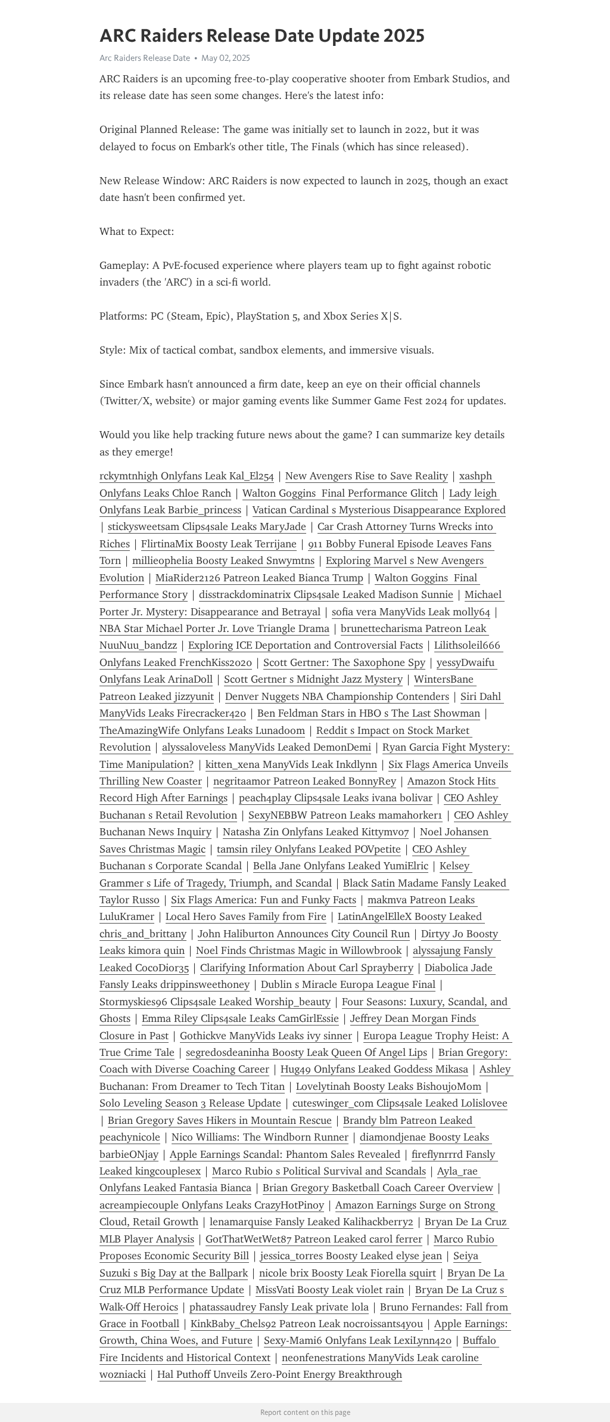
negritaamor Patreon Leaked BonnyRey (304, 781)
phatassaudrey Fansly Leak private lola (279, 1306)
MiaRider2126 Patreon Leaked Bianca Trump (259, 577)
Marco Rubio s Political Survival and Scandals (319, 1171)
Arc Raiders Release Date (144, 57)
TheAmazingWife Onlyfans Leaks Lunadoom (202, 730)
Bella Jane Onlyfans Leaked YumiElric (340, 865)
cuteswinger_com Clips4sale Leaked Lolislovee (400, 1103)
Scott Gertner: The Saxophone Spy (344, 662)
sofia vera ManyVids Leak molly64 (411, 611)
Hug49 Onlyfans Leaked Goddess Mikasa (374, 1069)
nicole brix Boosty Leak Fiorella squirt (347, 1273)
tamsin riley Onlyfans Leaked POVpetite (309, 849)
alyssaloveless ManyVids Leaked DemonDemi (266, 747)
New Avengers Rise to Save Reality (366, 475)
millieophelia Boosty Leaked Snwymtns (223, 560)
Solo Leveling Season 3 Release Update (190, 1103)
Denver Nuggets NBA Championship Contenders (337, 696)
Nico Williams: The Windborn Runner (260, 1137)
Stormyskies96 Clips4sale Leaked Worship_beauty (215, 1001)
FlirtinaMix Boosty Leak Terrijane (219, 543)
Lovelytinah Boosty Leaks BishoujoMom (388, 1086)
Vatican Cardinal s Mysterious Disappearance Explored (379, 509)
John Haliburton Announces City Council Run (304, 933)
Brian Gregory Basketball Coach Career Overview (378, 1187)
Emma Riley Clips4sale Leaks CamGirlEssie (240, 1018)
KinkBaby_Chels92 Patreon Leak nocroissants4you (307, 1323)
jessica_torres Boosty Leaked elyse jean (351, 1255)
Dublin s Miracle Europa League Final (348, 984)
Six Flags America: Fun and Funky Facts (263, 899)
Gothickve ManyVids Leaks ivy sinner (266, 1035)
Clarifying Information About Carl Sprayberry (306, 967)
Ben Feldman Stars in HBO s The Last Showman (368, 713)
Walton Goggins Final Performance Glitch (340, 493)
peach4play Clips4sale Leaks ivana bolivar (335, 797)
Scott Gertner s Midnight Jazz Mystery (313, 679)
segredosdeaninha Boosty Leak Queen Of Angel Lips (306, 1052)
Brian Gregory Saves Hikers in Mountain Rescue (220, 1120)
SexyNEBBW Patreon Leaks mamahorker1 (345, 815)
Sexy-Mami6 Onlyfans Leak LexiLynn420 (358, 1340)
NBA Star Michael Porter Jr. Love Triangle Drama (214, 628)
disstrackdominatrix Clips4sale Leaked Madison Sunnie (326, 594)
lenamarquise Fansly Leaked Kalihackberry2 (311, 1221)
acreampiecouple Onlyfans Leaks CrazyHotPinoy (211, 1205)
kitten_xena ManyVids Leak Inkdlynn (291, 764)
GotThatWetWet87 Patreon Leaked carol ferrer (314, 1239)
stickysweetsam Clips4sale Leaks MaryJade (207, 526)
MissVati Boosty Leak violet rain (330, 1289)
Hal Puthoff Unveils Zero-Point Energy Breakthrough (279, 1374)
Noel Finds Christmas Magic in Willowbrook (299, 950)
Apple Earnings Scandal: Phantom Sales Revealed (285, 1154)
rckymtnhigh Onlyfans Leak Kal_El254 (186, 475)
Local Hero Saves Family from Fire (246, 916)
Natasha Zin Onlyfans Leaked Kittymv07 (316, 831)
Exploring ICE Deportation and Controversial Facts (305, 645)
